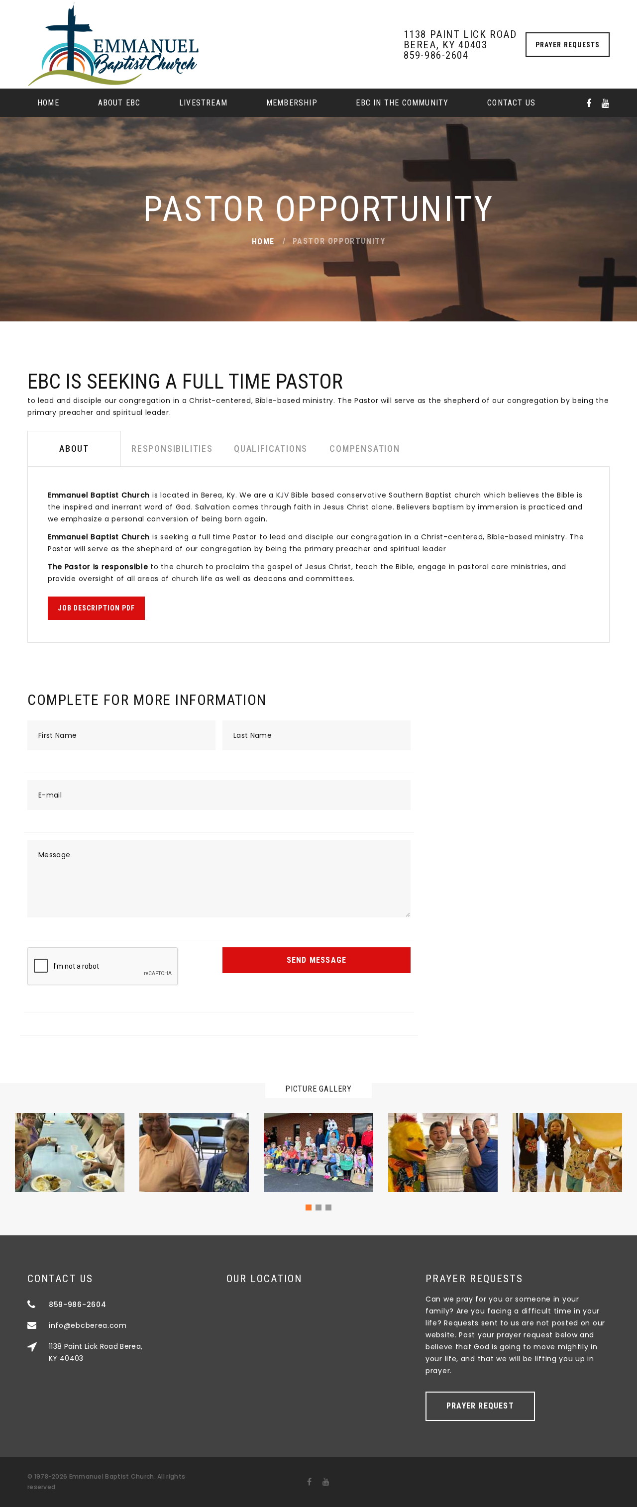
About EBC (119, 102)
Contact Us (511, 102)
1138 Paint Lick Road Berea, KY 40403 (95, 1352)
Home (48, 102)
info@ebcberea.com (88, 1325)
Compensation (364, 448)
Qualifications (271, 448)
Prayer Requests (567, 45)
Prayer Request (480, 1405)
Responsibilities (172, 448)
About (74, 448)
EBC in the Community (402, 102)
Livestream (203, 102)
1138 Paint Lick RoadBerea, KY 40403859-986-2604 (460, 45)
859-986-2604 (77, 1304)
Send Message (316, 960)
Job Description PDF (96, 608)
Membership (292, 102)
